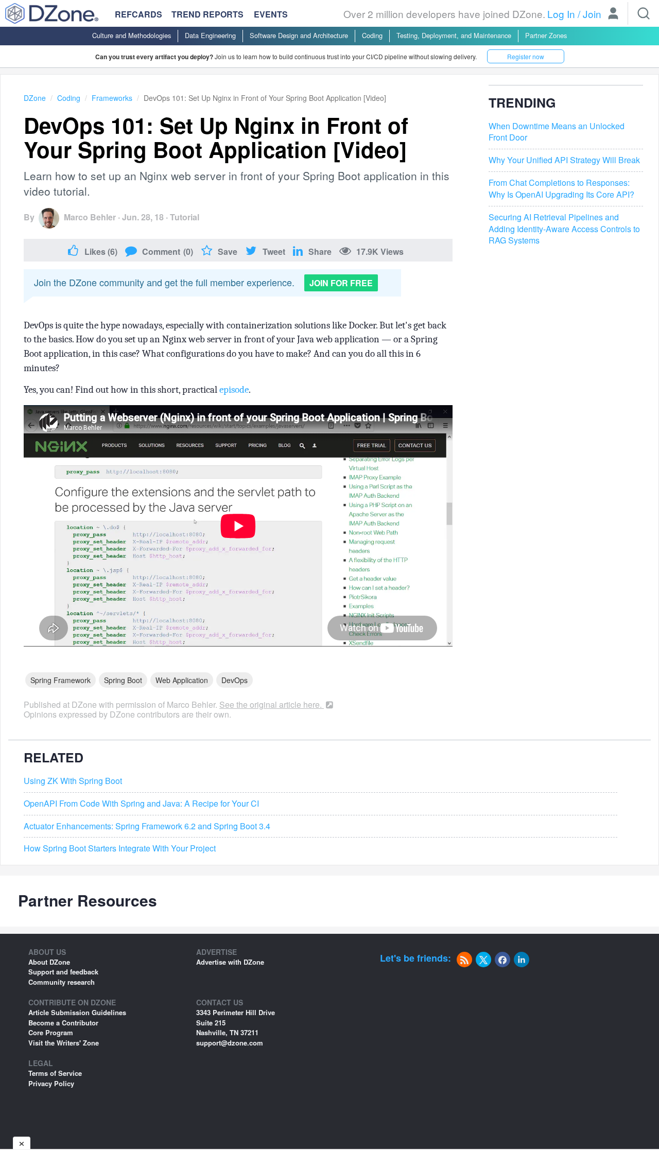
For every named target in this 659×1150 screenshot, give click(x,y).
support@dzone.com (229, 1043)
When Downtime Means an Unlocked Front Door (557, 132)
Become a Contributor (63, 1022)
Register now (525, 56)
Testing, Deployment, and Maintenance (453, 35)
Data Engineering (210, 35)
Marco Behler (90, 217)
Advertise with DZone (230, 962)
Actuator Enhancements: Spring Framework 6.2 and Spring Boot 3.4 (147, 826)
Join (592, 14)
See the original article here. (271, 704)
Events (271, 14)
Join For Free (341, 283)
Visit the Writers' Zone (63, 1043)
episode (234, 389)
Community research (61, 982)
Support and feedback (63, 972)
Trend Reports (207, 14)
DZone (35, 98)
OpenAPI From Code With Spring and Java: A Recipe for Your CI (141, 803)
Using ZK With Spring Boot (73, 781)
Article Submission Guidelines (77, 1012)
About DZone (49, 962)
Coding (372, 35)
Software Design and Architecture (299, 35)
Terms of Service (55, 1073)
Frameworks (112, 98)
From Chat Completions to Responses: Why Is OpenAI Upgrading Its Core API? (561, 188)
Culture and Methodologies (131, 35)
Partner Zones (546, 35)
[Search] (643, 13)
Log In (561, 14)
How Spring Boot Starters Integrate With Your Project (120, 848)
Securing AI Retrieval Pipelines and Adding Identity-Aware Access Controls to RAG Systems (564, 229)
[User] (613, 14)
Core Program (50, 1032)
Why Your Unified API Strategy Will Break (564, 160)
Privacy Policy (51, 1083)
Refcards (138, 14)
